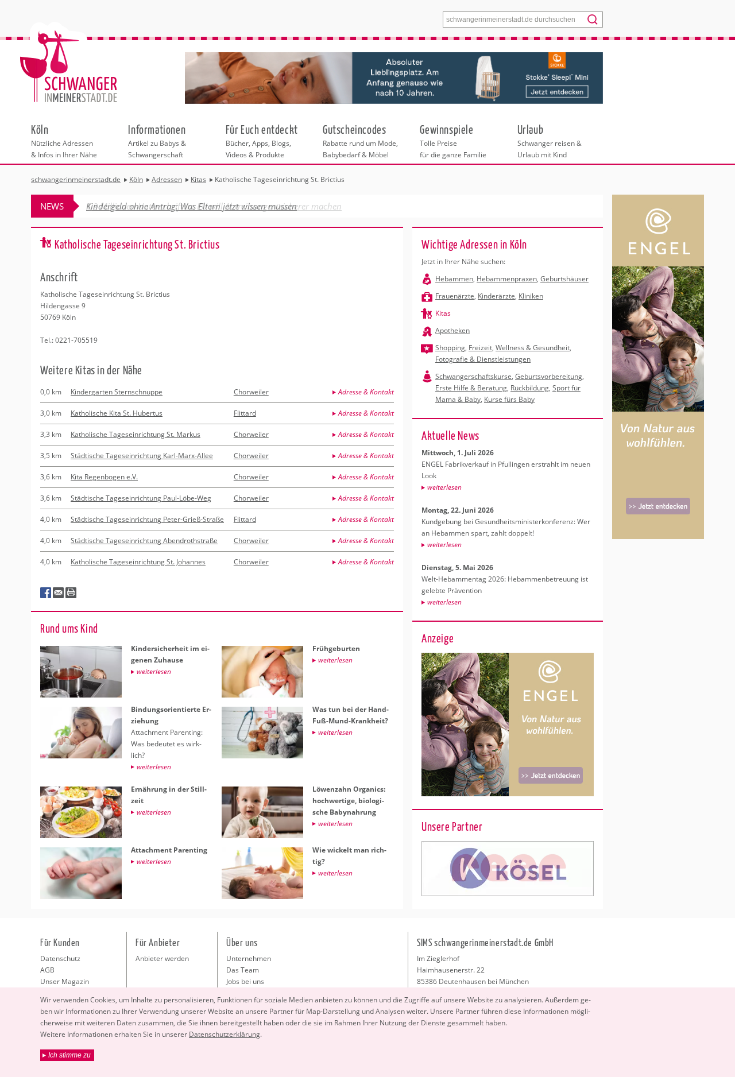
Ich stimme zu (69, 1055)
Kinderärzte (496, 296)
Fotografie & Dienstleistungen (483, 359)
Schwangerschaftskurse (473, 376)
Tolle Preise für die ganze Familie (453, 141)
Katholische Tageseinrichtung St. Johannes (138, 562)
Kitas (443, 313)
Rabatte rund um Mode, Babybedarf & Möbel (360, 141)
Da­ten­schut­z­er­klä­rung (224, 1034)
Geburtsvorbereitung (548, 376)
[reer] (507, 868)
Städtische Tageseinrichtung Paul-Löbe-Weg (141, 498)
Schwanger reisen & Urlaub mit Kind (549, 141)
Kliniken (531, 296)
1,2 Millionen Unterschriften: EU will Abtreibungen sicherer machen (214, 206)
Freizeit (480, 347)
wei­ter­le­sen (444, 487)
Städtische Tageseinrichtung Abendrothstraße (144, 540)
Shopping (450, 347)
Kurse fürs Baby (509, 399)
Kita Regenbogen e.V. (104, 477)
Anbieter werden (162, 958)
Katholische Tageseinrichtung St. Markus (135, 434)
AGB (47, 970)
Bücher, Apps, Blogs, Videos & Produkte (262, 141)
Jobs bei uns (245, 981)
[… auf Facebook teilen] (46, 593)
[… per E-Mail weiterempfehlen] (58, 593)
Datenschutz (60, 958)
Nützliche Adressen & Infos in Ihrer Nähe (64, 141)
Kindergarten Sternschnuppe (117, 392)
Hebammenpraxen (507, 279)
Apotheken (452, 330)
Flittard (245, 413)
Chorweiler (251, 392)
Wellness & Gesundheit (533, 347)
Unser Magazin (64, 981)
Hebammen (454, 279)
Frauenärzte (454, 296)
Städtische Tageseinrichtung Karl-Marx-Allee (142, 455)
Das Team (242, 970)
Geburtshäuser (564, 279)
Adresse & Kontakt (366, 392)
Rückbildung (529, 388)
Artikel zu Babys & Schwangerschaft (157, 141)
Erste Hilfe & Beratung (471, 388)
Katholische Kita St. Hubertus (117, 413)
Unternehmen (248, 958)
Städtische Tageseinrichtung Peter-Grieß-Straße (147, 519)
